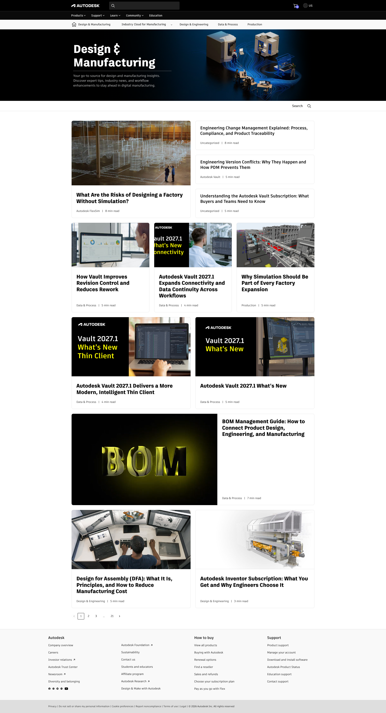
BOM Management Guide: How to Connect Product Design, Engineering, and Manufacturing (263, 428)
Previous (74, 616)
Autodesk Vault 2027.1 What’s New (243, 386)
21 (112, 616)
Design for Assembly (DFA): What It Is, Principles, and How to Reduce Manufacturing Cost (124, 585)
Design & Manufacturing (94, 24)
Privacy (52, 706)
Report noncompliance (148, 706)
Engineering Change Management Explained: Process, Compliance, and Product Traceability (254, 131)
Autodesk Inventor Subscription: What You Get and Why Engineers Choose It (254, 582)
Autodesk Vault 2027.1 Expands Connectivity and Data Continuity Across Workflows (192, 286)
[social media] (58, 688)
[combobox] (144, 6)
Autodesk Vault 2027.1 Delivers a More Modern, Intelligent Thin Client (124, 389)
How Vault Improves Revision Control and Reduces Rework (102, 283)
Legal (183, 706)
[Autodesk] (85, 5)
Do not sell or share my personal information (84, 706)
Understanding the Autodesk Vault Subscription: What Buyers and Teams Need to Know (254, 199)
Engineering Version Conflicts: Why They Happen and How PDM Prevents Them (253, 165)
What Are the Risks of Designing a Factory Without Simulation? (129, 198)
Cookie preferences (122, 706)
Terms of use (170, 706)
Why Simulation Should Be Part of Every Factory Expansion (274, 283)
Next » (119, 616)
